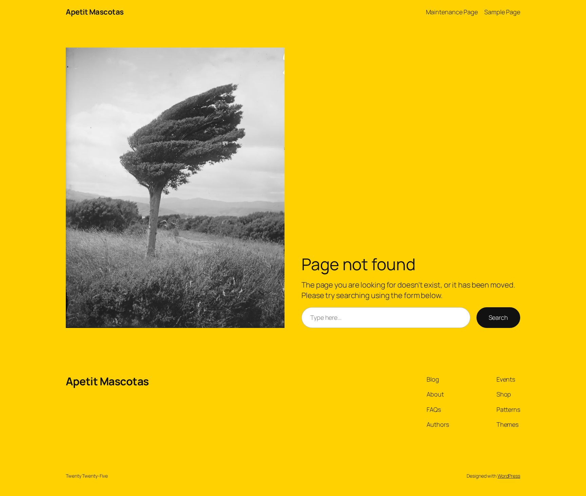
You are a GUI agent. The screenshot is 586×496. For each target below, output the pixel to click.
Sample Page (502, 12)
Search (498, 317)
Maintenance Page (452, 12)
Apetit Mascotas (95, 12)
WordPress (508, 476)
